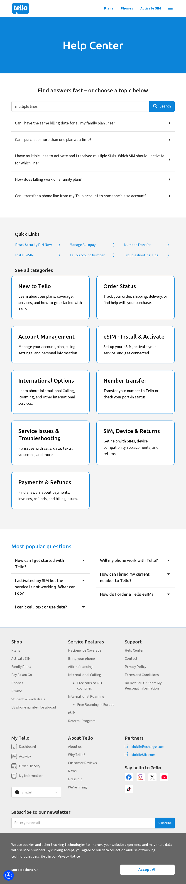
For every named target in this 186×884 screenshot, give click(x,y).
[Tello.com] (20, 8)
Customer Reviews (82, 762)
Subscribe (165, 823)
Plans (108, 8)
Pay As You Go (21, 674)
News (72, 771)
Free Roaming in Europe (95, 704)
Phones (127, 8)
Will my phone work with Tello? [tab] (129, 560)
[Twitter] (152, 777)
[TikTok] (129, 789)
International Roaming (86, 696)
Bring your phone (81, 658)
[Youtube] (164, 777)
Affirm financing (80, 666)
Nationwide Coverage (84, 650)
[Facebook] (129, 777)
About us (75, 746)
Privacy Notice (69, 856)
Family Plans (21, 666)
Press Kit (75, 779)
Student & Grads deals (28, 699)
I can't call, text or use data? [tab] (41, 607)
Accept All (147, 869)
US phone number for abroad (33, 707)
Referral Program (81, 720)
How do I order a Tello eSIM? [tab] (126, 594)
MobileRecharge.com (147, 746)
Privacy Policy (135, 666)
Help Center (134, 650)
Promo (16, 691)
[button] (36, 792)
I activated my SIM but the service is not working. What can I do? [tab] (45, 586)
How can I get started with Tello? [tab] (39, 563)
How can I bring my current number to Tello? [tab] (124, 577)
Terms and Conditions (142, 674)
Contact (131, 658)
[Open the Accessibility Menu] (8, 875)
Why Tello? (76, 754)
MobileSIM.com (143, 754)
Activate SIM (150, 8)
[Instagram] (141, 777)
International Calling (84, 674)
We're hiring (77, 787)
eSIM (72, 712)
